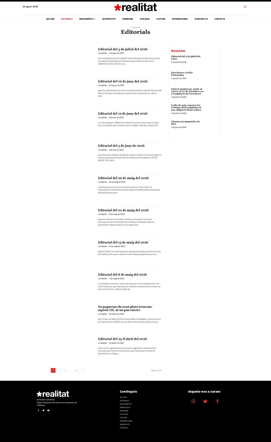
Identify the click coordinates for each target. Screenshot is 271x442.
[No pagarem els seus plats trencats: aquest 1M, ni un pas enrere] (73, 317)
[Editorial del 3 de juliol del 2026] (73, 59)
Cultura (104, 37)
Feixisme (172, 37)
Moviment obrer (113, 39)
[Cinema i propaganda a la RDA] (211, 126)
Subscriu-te (125, 424)
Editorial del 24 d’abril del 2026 (122, 339)
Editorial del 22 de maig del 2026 (123, 210)
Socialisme (187, 39)
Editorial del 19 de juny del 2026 (123, 81)
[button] (245, 6)
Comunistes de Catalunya (89, 37)
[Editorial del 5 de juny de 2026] (73, 156)
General (191, 37)
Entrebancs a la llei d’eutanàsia (182, 73)
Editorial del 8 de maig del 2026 (122, 275)
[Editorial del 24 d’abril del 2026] (73, 349)
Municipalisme (144, 39)
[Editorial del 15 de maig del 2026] (73, 252)
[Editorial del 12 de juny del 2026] (73, 124)
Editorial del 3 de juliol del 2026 (122, 49)
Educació (145, 37)
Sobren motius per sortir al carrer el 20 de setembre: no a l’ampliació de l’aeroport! (187, 91)
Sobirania (177, 39)
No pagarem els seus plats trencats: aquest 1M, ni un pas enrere (125, 308)
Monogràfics (126, 404)
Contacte (124, 428)
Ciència (75, 37)
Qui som (123, 397)
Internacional (201, 37)
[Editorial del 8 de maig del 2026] (73, 285)
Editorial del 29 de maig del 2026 (123, 178)
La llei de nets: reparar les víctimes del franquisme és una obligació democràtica (186, 107)
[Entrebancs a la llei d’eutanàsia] (211, 77)
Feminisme (182, 37)
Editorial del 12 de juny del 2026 (122, 114)
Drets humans (115, 37)
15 (76, 370)
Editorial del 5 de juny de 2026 (121, 146)
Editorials (136, 37)
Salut (169, 39)
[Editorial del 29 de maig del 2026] (73, 188)
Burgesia (66, 37)
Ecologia (126, 37)
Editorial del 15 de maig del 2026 (123, 242)
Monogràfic (101, 39)
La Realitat (102, 53)
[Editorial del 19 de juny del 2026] (73, 91)
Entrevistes (155, 37)
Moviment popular (129, 39)
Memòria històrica (86, 39)
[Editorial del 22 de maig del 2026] (73, 220)
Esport (164, 37)
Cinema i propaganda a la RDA (185, 122)
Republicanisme (158, 39)
